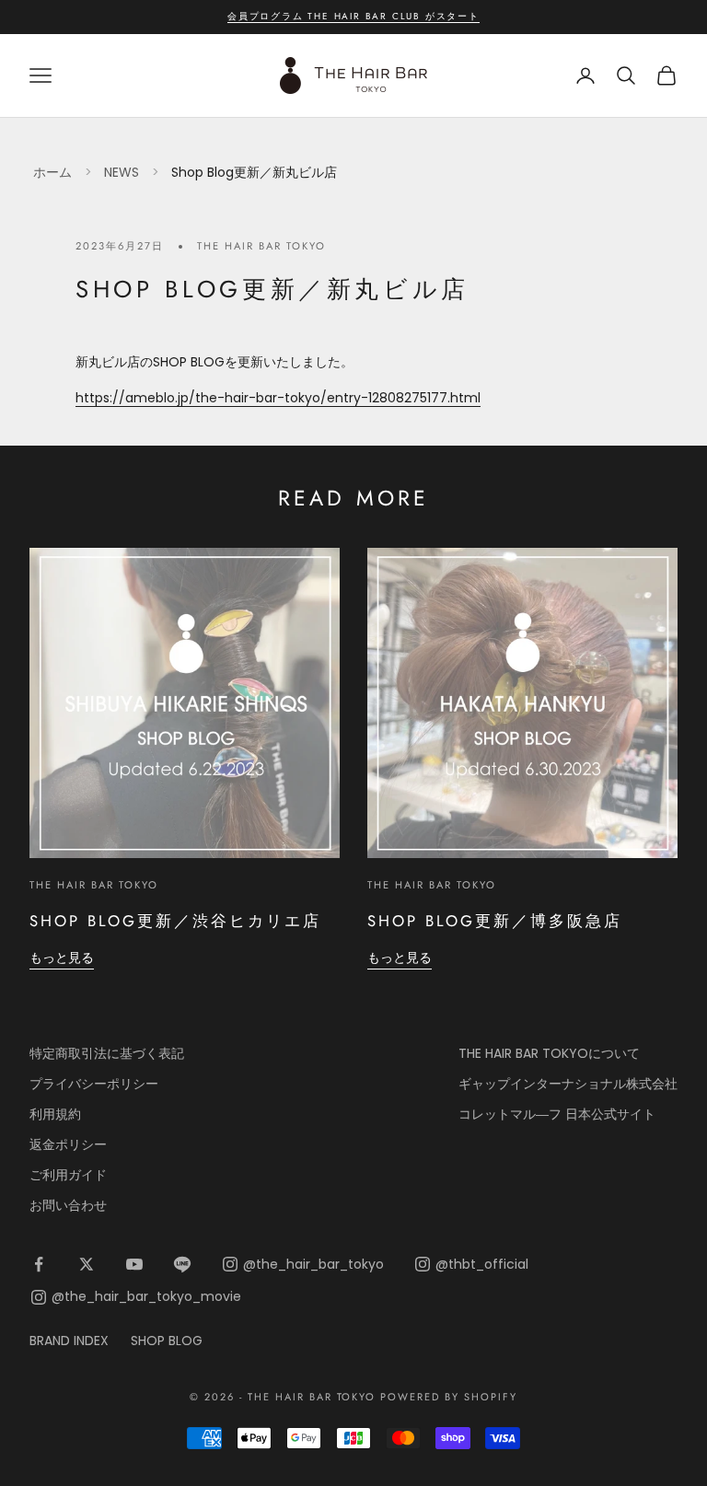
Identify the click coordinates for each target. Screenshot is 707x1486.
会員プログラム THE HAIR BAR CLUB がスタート (353, 16)
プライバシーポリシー (93, 1083)
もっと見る (61, 957)
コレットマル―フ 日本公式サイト (556, 1114)
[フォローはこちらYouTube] (134, 1264)
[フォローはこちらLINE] (182, 1264)
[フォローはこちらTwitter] (86, 1264)
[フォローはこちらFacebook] (38, 1264)
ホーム (52, 172)
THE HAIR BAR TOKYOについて (549, 1053)
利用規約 (55, 1114)
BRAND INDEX (69, 1340)
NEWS (121, 172)
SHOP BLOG (167, 1340)
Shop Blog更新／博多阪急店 (494, 921)
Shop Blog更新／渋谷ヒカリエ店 (175, 921)
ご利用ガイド (68, 1175)
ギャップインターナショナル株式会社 (568, 1083)
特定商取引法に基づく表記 (106, 1053)
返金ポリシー (68, 1144)
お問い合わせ (68, 1205)
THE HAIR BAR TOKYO (261, 245)
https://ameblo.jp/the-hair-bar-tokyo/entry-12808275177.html (278, 398)
